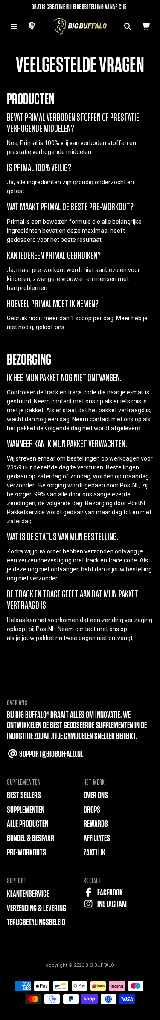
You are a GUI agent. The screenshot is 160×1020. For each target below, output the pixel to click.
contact (61, 401)
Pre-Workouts (26, 852)
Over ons (96, 795)
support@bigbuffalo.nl (50, 754)
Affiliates (97, 838)
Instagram (111, 904)
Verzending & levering (36, 908)
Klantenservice (28, 894)
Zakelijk (94, 852)
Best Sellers (24, 795)
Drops (92, 810)
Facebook (109, 892)
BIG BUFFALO (99, 965)
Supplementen (25, 810)
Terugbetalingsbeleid (36, 922)
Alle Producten (27, 824)
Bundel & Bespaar (30, 838)
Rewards (96, 824)
